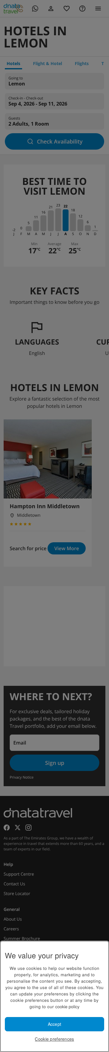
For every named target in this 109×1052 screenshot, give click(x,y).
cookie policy (67, 1006)
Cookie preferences (54, 1039)
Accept (54, 1024)
